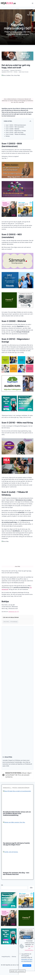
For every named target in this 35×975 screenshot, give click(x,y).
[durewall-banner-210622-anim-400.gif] (25, 300)
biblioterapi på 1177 (13, 611)
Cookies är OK (26, 965)
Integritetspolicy (6, 956)
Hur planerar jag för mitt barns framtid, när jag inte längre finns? (16, 844)
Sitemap (14, 956)
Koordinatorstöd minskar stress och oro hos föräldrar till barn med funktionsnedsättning (17, 813)
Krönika (15, 71)
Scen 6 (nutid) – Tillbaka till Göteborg (15, 134)
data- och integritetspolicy (29, 948)
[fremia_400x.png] (9, 300)
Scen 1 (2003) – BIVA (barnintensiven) (16, 125)
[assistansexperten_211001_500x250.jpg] (17, 196)
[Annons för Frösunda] (17, 287)
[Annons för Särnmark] (17, 268)
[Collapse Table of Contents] (30, 121)
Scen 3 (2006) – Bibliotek (12, 128)
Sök (2, 885)
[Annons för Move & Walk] (17, 372)
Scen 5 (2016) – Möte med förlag (14, 132)
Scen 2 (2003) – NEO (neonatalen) (15, 127)
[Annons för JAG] (9, 216)
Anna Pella (6, 70)
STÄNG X (27, 937)
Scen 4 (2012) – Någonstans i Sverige (16, 130)
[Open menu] (32, 3)
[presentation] (17, 800)
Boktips (8, 136)
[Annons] (17, 44)
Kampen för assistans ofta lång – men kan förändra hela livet (16, 873)
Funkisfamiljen (14, 621)
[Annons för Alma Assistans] (17, 56)
